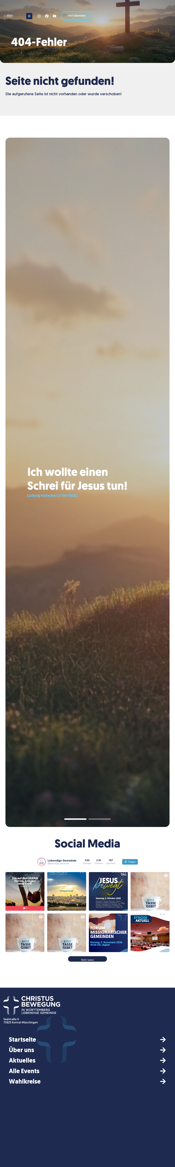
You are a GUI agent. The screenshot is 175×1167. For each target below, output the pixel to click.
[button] (29, 16)
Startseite (22, 1040)
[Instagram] (39, 16)
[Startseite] (163, 1039)
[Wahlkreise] (163, 1081)
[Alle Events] (163, 1071)
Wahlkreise (25, 1082)
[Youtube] (54, 16)
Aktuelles (22, 1061)
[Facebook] (46, 16)
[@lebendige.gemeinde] (41, 861)
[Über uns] (163, 1050)
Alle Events (24, 1072)
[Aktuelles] (163, 1060)
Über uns (21, 1050)
